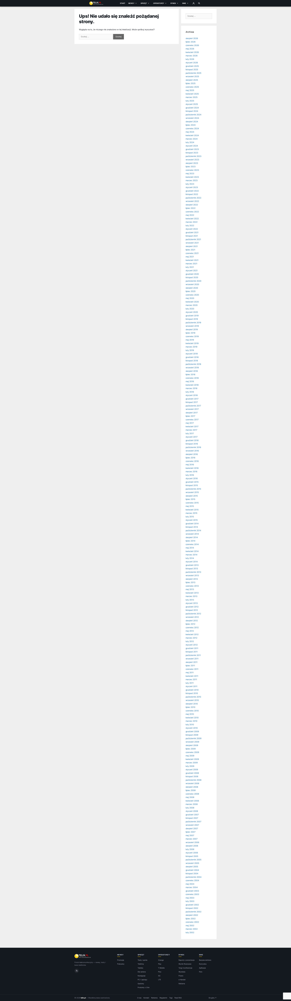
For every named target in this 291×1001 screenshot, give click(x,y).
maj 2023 (190, 173)
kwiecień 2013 (192, 593)
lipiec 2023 (191, 166)
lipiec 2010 (190, 707)
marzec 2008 (192, 804)
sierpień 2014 (192, 537)
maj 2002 (190, 925)
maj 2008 (190, 797)
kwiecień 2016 (192, 468)
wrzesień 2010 (192, 700)
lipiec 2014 (190, 541)
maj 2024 (190, 132)
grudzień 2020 (192, 274)
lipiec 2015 (190, 499)
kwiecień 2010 (192, 717)
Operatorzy (158, 3)
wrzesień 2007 (192, 825)
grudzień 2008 (192, 773)
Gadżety (141, 984)
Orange (161, 960)
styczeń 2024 (192, 146)
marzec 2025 (191, 97)
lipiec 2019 (190, 333)
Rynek (173, 3)
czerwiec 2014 (192, 544)
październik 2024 (193, 115)
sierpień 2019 (192, 329)
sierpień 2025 (192, 80)
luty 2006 (190, 849)
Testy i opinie (142, 960)
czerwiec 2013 (192, 586)
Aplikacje (202, 968)
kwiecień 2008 (192, 801)
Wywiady (182, 972)
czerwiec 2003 (192, 894)
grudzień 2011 (192, 648)
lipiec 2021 (190, 250)
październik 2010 (193, 697)
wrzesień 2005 (192, 863)
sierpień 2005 (192, 866)
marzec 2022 (191, 222)
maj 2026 (190, 49)
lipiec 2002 (191, 918)
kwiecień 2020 (192, 302)
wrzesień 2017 (192, 409)
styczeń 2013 (192, 603)
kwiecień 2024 (192, 135)
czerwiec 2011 (192, 669)
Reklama (182, 984)
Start (122, 3)
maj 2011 (190, 672)
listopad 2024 (192, 111)
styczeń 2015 (192, 520)
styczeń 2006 (192, 853)
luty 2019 (190, 350)
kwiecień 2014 (192, 551)
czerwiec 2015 (192, 503)
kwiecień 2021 (192, 260)
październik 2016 (193, 447)
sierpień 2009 (192, 745)
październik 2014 (193, 530)
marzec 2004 (192, 887)
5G (159, 976)
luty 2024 (190, 142)
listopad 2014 (192, 527)
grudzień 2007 (192, 815)
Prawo (181, 976)
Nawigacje (142, 976)
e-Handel (182, 980)
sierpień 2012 (192, 620)
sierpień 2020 (192, 288)
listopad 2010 (192, 693)
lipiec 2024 (191, 125)
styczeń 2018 (192, 395)
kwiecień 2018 (192, 385)
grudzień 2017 (192, 399)
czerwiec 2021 (192, 253)
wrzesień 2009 (192, 742)
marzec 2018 (191, 388)
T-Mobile (161, 968)
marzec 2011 (191, 679)
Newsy (131, 3)
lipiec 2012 (190, 624)
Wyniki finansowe (185, 964)
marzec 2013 (191, 596)
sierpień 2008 (192, 787)
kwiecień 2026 (192, 52)
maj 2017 (190, 423)
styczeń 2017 (192, 437)
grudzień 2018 (192, 357)
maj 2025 (190, 90)
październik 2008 (193, 780)
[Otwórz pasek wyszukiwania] (199, 3)
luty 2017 (190, 433)
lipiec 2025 (190, 83)
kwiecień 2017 (192, 426)
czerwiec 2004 (192, 880)
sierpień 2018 (192, 371)
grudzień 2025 (192, 66)
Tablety (140, 968)
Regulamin (163, 998)
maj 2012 (190, 631)
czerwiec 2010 (192, 711)
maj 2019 (190, 340)
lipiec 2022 (190, 208)
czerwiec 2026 (192, 45)
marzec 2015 (191, 513)
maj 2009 (190, 756)
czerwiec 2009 (192, 752)
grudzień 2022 (192, 191)
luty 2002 (190, 932)
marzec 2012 (191, 638)
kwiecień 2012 (192, 634)
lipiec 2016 (190, 458)
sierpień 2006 (192, 846)
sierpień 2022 (192, 205)
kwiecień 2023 (192, 177)
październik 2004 (193, 877)
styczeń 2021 (192, 270)
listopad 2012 (192, 610)
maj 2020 (190, 298)
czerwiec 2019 (192, 336)
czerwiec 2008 (192, 794)
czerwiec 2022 (192, 212)
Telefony (141, 964)
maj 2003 (190, 898)
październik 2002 (193, 912)
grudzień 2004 (192, 870)
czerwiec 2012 (192, 627)
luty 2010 (190, 724)
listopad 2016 (192, 444)
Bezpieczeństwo (205, 960)
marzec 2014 (191, 555)
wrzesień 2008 (192, 783)
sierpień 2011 (191, 662)
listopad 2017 (192, 402)
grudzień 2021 (192, 232)
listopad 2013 (192, 568)
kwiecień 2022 (192, 218)
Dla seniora (142, 972)
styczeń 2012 (192, 645)
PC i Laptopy (142, 980)
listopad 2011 (192, 652)
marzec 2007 (192, 839)
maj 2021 (190, 257)
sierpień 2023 (192, 163)
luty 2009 (190, 766)
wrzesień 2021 (192, 243)
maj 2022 (190, 215)
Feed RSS (178, 998)
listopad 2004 (192, 873)
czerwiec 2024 (192, 128)
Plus (159, 972)
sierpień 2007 (192, 828)
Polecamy (120, 964)
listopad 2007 (192, 818)
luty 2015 (190, 516)
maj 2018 (190, 381)
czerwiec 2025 (192, 87)
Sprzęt (144, 3)
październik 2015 (193, 489)
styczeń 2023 (192, 187)
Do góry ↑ (213, 998)
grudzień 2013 (192, 565)
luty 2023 (190, 184)
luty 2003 (190, 901)
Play (159, 964)
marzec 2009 (192, 762)
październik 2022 (193, 198)
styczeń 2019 (192, 354)
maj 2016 (190, 464)
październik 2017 (193, 406)
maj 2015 (190, 506)
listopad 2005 (192, 856)
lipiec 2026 (191, 42)
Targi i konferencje (185, 968)
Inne (184, 3)
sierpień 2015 (192, 496)
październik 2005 (193, 860)
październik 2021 (193, 239)
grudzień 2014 (192, 523)
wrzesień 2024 (192, 118)
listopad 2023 (192, 153)
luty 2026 (190, 59)
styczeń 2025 (192, 104)
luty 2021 (190, 267)
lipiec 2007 (191, 832)
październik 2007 (193, 821)
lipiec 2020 (191, 291)
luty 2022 (190, 225)
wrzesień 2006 (192, 842)
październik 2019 (193, 322)
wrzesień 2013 (192, 575)
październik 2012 (193, 614)
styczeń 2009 (192, 769)
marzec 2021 (191, 263)
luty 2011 (190, 683)
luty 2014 (190, 558)
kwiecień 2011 (192, 676)
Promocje (120, 960)
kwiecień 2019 (192, 343)
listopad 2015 (192, 485)
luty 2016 (190, 475)
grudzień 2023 (192, 149)
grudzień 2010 (192, 690)
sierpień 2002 (192, 915)
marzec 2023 (192, 180)
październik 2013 (193, 572)
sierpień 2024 (192, 121)
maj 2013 (190, 589)
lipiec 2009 (191, 749)
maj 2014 (190, 548)
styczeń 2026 (192, 62)
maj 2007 (190, 835)
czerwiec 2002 (192, 922)
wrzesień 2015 (192, 492)
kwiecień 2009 (192, 759)
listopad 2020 (192, 277)
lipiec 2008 (191, 790)
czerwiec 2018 (192, 378)
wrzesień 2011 (192, 659)
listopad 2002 (192, 908)
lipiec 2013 (190, 582)
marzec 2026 (192, 56)
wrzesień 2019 (192, 326)
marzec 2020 (192, 305)
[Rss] (76, 971)
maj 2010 (190, 714)
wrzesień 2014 (192, 534)
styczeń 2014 (192, 561)
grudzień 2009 (192, 731)
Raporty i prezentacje (186, 960)
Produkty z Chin (143, 987)
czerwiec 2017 (192, 419)
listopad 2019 (192, 319)
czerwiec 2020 (192, 295)
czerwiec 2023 (192, 170)
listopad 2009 (192, 735)
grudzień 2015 (192, 482)
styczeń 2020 (192, 312)
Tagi (170, 998)
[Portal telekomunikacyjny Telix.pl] (82, 956)
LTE (159, 980)
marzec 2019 (191, 347)
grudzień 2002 (192, 905)
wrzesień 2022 (192, 201)
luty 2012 (190, 641)
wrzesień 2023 (192, 160)
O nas (139, 998)
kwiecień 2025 (192, 94)
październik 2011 (193, 655)
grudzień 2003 (192, 891)
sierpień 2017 (192, 413)
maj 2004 (190, 884)
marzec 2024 (192, 139)
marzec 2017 (191, 430)
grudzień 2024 (192, 108)
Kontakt (146, 998)
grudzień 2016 (192, 440)
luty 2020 (190, 309)
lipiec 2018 (190, 374)
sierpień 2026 (192, 38)
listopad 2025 (192, 69)
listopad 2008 (192, 776)
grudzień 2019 (192, 316)
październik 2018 (193, 364)
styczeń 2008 (192, 811)
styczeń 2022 (192, 229)
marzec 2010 (191, 721)
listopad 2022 (192, 194)
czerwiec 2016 (192, 461)
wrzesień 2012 (192, 617)
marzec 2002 (192, 929)
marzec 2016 (191, 471)
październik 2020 (193, 281)
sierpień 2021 (192, 246)
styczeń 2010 (192, 728)
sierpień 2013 (192, 579)
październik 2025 (193, 73)
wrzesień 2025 (192, 76)
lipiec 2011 (190, 665)
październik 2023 (193, 156)
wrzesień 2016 (192, 451)
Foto (200, 972)
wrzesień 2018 (192, 367)
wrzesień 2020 (192, 284)
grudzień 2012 (192, 607)
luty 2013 (190, 600)
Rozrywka (202, 964)
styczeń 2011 (191, 686)
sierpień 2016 (192, 454)
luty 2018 (190, 392)
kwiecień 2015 (192, 510)
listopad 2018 (192, 360)
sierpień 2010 (192, 704)
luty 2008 (190, 808)
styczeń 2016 (192, 478)
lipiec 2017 (190, 416)
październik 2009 (193, 738)
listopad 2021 (192, 236)
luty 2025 (190, 101)
